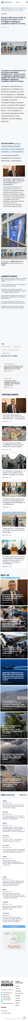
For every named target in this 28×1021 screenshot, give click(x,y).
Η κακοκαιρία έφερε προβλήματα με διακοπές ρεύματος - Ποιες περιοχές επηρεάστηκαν (12, 383)
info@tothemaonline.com (7, 1003)
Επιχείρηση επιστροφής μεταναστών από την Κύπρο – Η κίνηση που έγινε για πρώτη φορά (13, 650)
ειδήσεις (3, 265)
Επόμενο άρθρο (8, 378)
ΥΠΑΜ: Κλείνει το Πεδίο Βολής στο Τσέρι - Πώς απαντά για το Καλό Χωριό (14, 530)
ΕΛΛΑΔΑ (5, 889)
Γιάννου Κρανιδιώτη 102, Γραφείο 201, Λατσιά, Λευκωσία (6, 994)
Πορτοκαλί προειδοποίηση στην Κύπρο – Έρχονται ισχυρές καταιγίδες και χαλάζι (13, 756)
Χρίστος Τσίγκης (6, 346)
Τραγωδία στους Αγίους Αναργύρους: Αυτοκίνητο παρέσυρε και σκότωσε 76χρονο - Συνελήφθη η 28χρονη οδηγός (14, 291)
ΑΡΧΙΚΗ (17, 986)
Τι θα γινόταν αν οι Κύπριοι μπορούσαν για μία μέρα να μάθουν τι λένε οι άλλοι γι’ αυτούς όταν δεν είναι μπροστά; (14, 851)
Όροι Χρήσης (4, 1010)
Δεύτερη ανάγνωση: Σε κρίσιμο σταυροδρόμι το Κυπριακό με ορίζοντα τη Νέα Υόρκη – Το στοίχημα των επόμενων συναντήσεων (14, 560)
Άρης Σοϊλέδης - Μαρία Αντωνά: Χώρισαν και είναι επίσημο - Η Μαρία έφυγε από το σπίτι (13, 367)
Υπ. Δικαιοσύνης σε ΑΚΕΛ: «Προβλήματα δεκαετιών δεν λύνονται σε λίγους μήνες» (13, 445)
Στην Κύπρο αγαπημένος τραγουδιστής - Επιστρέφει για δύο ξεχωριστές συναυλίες (13, 302)
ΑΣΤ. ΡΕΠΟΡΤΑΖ (19, 993)
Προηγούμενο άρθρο (10, 363)
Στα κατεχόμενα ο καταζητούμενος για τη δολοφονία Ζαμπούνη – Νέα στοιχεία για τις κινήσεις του (14, 703)
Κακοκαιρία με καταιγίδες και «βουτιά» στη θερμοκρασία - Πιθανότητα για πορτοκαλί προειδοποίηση (13, 297)
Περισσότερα (14, 926)
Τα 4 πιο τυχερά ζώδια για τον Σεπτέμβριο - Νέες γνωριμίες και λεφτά (13, 285)
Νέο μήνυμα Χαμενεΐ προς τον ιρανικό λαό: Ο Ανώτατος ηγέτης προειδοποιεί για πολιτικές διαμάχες (13, 806)
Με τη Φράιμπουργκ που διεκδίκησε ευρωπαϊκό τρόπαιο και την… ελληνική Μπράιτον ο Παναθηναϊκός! (14, 817)
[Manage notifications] (24, 1018)
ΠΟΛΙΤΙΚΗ (17, 988)
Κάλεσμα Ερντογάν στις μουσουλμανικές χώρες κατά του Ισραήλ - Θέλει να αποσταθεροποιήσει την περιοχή (13, 863)
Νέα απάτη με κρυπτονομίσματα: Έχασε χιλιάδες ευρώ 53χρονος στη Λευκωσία (12, 307)
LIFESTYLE (17, 998)
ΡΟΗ (7, 795)
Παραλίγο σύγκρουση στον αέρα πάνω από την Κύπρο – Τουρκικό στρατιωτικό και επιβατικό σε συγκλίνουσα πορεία (13, 676)
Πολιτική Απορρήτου (6, 1013)
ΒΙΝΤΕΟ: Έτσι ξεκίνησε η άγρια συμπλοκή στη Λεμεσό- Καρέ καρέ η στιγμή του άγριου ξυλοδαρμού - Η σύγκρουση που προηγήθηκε (13, 623)
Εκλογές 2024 (16, 346)
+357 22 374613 (7, 999)
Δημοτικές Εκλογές (14, 350)
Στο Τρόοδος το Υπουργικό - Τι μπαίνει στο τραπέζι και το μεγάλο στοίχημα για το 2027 (14, 472)
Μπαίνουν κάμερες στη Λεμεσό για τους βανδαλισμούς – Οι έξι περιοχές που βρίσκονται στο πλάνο (12, 729)
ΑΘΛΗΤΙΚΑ (5, 812)
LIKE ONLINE (6, 835)
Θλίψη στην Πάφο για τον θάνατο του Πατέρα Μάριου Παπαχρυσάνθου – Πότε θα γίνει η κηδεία (14, 280)
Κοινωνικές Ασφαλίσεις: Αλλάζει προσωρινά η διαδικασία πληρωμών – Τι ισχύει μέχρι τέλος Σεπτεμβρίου (13, 782)
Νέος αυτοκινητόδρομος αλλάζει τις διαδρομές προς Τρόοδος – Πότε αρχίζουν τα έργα (13, 907)
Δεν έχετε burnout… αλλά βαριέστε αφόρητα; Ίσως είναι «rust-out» (12, 840)
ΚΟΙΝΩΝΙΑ (5, 902)
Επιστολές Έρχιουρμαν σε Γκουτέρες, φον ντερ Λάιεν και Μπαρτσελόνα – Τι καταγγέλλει (13, 182)
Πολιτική (8, 8)
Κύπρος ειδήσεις (6, 353)
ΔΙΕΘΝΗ (5, 801)
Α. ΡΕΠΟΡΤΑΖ (6, 913)
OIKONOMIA (18, 991)
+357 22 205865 (7, 998)
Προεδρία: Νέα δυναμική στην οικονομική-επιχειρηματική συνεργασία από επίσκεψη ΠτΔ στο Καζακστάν (14, 501)
